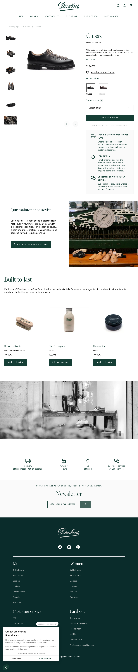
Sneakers (17, 603)
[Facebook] (60, 547)
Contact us (18, 624)
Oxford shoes (19, 592)
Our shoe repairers (78, 624)
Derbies (26, 27)
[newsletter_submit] (85, 504)
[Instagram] (69, 547)
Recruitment (75, 629)
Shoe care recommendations (31, 244)
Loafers (16, 586)
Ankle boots (18, 570)
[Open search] (118, 6)
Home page (14, 27)
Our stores (91, 16)
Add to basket (110, 118)
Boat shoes (18, 576)
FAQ (14, 618)
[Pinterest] (78, 547)
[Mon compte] (125, 6)
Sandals (16, 597)
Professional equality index (82, 645)
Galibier (73, 634)
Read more (90, 60)
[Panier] (131, 6)
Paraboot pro (76, 640)
